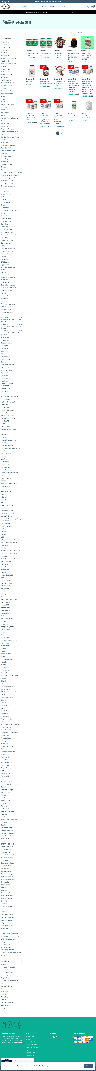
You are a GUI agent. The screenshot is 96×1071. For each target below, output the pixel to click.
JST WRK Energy (6, 467)
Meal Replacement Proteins (10, 559)
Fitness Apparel (6, 307)
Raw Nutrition (5, 776)
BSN (2, 189)
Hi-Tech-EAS (5, 399)
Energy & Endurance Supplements (8, 279)
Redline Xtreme (6, 782)
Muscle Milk (5, 605)
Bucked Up (5, 191)
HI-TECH (4, 394)
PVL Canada (5, 765)
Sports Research (6, 849)
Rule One (4, 803)
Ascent (3, 115)
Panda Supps (5, 711)
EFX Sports (5, 262)
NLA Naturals (5, 646)
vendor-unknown (7, 925)
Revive (3, 795)
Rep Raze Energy (7, 790)
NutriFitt (4, 673)
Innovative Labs (6, 432)
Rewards (28, 1039)
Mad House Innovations (9, 542)
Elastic (3, 272)
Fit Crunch (4, 299)
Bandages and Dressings (9, 132)
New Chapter (5, 643)
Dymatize (4, 259)
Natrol (3, 632)
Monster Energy (6, 583)
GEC (2, 351)
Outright (4, 705)
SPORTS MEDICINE (7, 844)
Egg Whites (5, 265)
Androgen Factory (7, 94)
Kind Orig (4, 500)
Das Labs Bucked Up (8, 248)
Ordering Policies (31, 1052)
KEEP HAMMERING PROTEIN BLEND (60, 54)
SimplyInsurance (7, 830)
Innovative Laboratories (9, 429)
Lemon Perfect (6, 523)
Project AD (4, 743)
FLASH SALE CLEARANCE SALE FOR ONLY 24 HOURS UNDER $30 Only (11, 326)
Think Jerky (5, 882)
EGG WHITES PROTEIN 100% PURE (10, 268)
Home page (5, 407)
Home (4, 20)
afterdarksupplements (8, 64)
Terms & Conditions (31, 1042)
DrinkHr (3, 257)
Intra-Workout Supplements (10, 448)
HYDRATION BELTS (7, 416)
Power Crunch (6, 727)
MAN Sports (5, 545)
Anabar (3, 88)
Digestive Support (7, 251)
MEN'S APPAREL (6, 561)
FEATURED (42, 7)
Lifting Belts (5, 537)
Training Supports (7, 898)
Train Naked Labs (7, 896)
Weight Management (8, 939)
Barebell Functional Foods (10, 137)
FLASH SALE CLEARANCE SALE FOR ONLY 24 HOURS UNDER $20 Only (11, 319)
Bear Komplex (5, 142)
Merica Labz (5, 570)
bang (3, 134)
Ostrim (3, 703)
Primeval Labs (6, 738)
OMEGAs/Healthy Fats (8, 692)
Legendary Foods (7, 511)
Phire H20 (4, 722)
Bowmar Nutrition (7, 181)
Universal (4, 904)
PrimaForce (5, 735)
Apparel (4, 107)
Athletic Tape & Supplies (9, 118)
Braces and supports (8, 186)
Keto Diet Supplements (9, 483)
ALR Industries (6, 80)
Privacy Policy (30, 1055)
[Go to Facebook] (3, 2)
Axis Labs (4, 126)
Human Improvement (8, 413)
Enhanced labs (6, 282)
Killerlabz (4, 497)
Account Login (30, 1036)
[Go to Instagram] (5, 2)
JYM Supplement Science (9, 473)
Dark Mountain (6, 243)
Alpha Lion (4, 77)
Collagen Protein (6, 219)
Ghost (3, 354)
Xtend (3, 955)
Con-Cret (4, 224)
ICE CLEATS (5, 421)
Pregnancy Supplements (9, 733)
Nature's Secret (6, 635)
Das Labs (4, 246)
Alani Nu (4, 66)
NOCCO (3, 651)
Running (4, 806)
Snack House (5, 839)
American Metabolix (8, 83)
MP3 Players (5, 589)
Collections (6, 38)
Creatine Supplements (8, 235)
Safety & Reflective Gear (9, 820)
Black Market (5, 162)
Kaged (3, 475)
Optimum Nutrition (7, 697)
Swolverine (5, 868)
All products (5, 42)
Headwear (4, 381)
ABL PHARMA (5, 56)
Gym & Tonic (5, 367)
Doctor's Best (5, 254)
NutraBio (4, 662)
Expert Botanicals (7, 290)
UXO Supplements (7, 917)
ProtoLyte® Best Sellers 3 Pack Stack (31, 118)
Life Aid (3, 532)
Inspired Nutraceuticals (9, 440)
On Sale (3, 695)
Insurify (3, 443)
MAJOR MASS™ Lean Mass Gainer (46, 82)
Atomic (3, 121)
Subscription (5, 860)
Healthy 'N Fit (5, 388)
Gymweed (4, 376)
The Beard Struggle (7, 874)
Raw (2, 771)
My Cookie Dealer (7, 619)
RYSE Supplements (7, 811)
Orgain (3, 700)
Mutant (3, 616)
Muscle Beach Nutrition (9, 600)
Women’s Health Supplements (11, 953)
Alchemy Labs (6, 69)
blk (2, 170)
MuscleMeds (5, 610)
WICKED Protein (6, 947)
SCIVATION (5, 822)
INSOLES (4, 437)
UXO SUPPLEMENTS (7, 915)
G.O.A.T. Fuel (5, 340)
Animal (3, 96)
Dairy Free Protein (7, 240)
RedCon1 (4, 779)
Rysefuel (4, 814)
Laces (3, 508)
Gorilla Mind (5, 357)
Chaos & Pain (5, 202)
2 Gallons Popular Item (46, 54)
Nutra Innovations (7, 659)
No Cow (3, 648)
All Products (5, 72)
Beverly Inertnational (8, 151)
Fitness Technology (7, 315)
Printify (3, 741)
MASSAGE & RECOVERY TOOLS (11, 551)
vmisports (4, 1008)
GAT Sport (4, 346)
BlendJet (4, 167)
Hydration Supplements (9, 418)
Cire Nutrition (5, 208)
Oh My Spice (5, 689)
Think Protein (5, 885)
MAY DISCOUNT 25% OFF (9, 553)
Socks (3, 841)
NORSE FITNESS (6, 654)
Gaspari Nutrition (7, 343)
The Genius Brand (7, 877)
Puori (3, 754)
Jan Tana (4, 459)
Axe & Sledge (5, 123)
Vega (3, 923)
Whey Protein (5, 942)
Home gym (5, 405)
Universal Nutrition (7, 906)
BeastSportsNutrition (8, 148)
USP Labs (4, 912)
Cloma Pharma (6, 216)
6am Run (4, 50)
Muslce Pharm (6, 613)
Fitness (33, 7)
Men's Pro (4, 564)
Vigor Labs (4, 928)
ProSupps (4, 749)
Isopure (3, 456)
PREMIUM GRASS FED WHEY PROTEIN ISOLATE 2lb (74, 56)
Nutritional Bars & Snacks (10, 676)
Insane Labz (5, 435)
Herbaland (4, 391)
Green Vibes (5, 359)
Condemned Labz (7, 227)
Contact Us (29, 1058)
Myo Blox (4, 621)
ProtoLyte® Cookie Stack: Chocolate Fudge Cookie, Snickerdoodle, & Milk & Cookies (46, 120)
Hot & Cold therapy (7, 410)
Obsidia (3, 678)
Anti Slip (4, 102)
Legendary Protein (7, 513)
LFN (2, 529)
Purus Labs (5, 760)
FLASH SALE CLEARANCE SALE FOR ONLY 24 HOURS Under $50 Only (11, 333)
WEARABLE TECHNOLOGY (10, 936)
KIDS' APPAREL (6, 492)
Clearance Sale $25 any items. (11, 210)
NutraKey (4, 665)
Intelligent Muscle (7, 445)
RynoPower (5, 809)
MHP (2, 578)
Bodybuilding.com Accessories (11, 172)
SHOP (24, 7)
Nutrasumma (5, 670)
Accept (88, 1066)
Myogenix (4, 624)
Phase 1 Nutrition (6, 719)
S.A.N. (3, 817)
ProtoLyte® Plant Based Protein (73, 117)
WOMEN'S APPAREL (7, 950)
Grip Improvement (7, 365)
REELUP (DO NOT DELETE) (10, 784)
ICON (3, 424)
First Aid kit (5, 296)
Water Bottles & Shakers (9, 934)
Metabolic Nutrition (7, 575)
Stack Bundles (6, 852)
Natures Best (5, 638)
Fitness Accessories (8, 304)
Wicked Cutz (5, 944)
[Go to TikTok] (8, 2)
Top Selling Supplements (9, 893)
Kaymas (4, 481)
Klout (3, 502)
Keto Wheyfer (5, 486)
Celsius (3, 200)
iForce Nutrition (6, 426)
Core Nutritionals (7, 232)
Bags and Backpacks (8, 129)
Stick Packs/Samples (8, 855)
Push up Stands (6, 762)
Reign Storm (5, 787)
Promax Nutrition (7, 746)
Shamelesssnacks (7, 828)
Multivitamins (5, 597)
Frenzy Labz (5, 338)
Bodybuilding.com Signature (10, 178)
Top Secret (5, 890)
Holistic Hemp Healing (8, 402)
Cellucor (4, 197)
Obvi (2, 684)
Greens (3, 362)
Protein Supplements (8, 752)
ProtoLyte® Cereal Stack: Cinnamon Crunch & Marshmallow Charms (60, 120)
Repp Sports (5, 792)
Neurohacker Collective (9, 640)
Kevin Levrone (5, 489)
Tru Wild (4, 901)
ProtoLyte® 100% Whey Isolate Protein (59, 83)
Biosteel (4, 153)
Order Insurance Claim (32, 1047)
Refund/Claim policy (31, 1044)
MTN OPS (4, 591)
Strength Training (7, 858)
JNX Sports (5, 462)
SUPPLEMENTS (6, 866)
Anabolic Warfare (7, 91)
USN (2, 909)
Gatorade (4, 348)
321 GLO (4, 45)
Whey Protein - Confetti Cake (86, 117)
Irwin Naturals (6, 454)
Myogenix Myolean (7, 627)
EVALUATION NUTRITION (9, 288)
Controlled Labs (6, 229)
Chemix (3, 205)
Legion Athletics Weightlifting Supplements (11, 520)
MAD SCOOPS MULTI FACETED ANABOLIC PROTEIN (86, 56)
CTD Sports (5, 238)
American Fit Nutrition (8, 967)
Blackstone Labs (6, 164)
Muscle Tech (5, 608)
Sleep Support (6, 836)
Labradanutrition (7, 505)
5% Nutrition (5, 47)
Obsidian (4, 681)
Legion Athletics (6, 516)
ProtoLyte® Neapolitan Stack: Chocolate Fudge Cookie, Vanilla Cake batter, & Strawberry (74, 86)
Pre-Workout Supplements (10, 730)
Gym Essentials (6, 370)
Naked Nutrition (6, 629)
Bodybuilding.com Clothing (10, 175)
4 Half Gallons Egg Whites (32, 54)
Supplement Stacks (7, 863)
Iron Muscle (5, 451)
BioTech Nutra (6, 156)
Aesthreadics (5, 61)
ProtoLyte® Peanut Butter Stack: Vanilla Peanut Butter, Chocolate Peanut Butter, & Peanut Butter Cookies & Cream (87, 87)
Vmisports (4, 931)
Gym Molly (4, 373)
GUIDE (52, 7)
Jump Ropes (5, 470)
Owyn (3, 708)
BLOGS (71, 7)
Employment (29, 1050)
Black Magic (5, 159)
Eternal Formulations (8, 285)
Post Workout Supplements (10, 724)
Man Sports (5, 548)
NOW (3, 657)
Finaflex (3, 293)
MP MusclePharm (7, 586)
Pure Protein (5, 757)
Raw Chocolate (6, 773)
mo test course (6, 580)
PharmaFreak (5, 716)
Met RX (3, 572)
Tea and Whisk (6, 871)
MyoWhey (29, 82)
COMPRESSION (6, 221)
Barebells (4, 140)
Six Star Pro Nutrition (8, 833)
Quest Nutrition (6, 768)
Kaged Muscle (6, 478)
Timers (3, 887)
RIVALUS (4, 798)
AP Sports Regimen (7, 104)
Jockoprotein (5, 464)
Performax (4, 714)
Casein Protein (6, 194)
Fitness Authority (7, 309)
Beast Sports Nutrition (8, 145)
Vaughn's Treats (6, 920)
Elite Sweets (5, 275)
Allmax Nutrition (6, 75)
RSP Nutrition (5, 801)
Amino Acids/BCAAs (8, 85)
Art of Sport (5, 113)
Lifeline (3, 534)
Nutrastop (4, 667)
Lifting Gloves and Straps (9, 540)
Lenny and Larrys (7, 526)
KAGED (3, 983)
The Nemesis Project (8, 879)
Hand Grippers (6, 378)
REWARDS (62, 7)
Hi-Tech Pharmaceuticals (9, 397)
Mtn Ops (4, 994)
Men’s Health (5, 567)
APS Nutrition (5, 110)
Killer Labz (4, 494)
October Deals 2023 (8, 686)
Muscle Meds (5, 602)
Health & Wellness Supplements (7, 385)
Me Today (4, 556)
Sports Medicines (7, 847)
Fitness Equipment (7, 312)
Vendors (5, 961)
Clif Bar (3, 213)
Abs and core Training (8, 58)
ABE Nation (5, 53)
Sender (3, 825)
